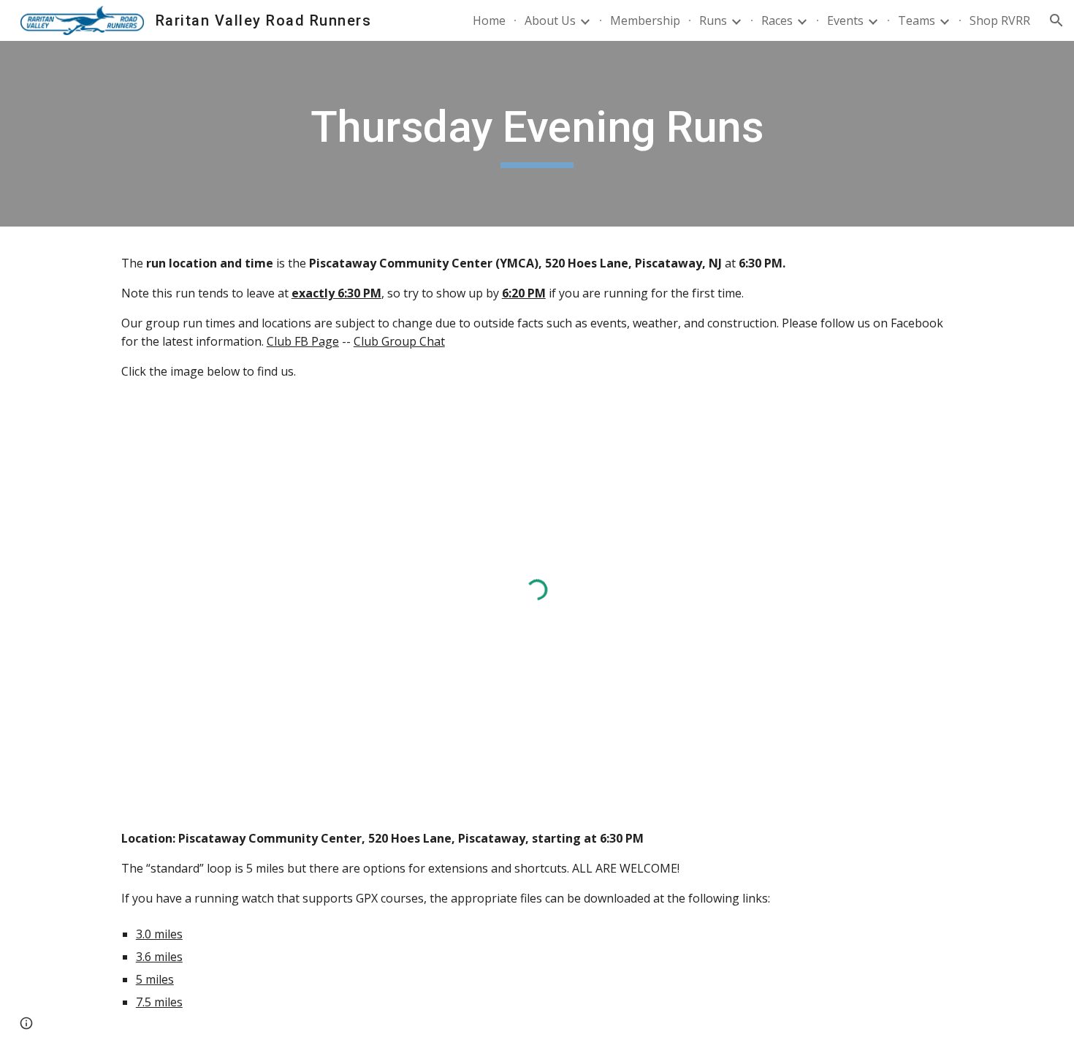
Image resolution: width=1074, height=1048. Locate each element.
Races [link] (777, 20)
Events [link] (845, 20)
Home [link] (489, 20)
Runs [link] (713, 20)
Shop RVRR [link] (1000, 20)
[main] (537, 134)
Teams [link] (916, 20)
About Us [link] (550, 20)
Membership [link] (645, 20)
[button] (1056, 20)
